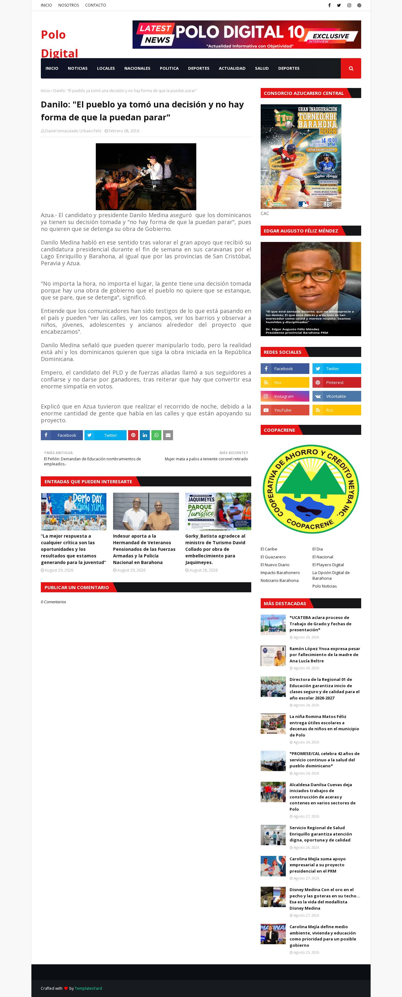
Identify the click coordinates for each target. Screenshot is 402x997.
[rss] (285, 382)
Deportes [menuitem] (289, 68)
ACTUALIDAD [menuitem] (232, 68)
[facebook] (329, 5)
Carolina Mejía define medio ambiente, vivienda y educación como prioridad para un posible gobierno (323, 936)
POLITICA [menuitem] (169, 68)
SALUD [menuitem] (262, 68)
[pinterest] (358, 5)
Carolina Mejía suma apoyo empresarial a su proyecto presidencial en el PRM (318, 865)
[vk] (336, 396)
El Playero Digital (328, 564)
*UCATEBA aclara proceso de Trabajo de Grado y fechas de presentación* (320, 624)
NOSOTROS (68, 5)
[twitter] (339, 5)
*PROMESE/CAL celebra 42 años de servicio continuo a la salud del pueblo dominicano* (325, 760)
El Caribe (269, 549)
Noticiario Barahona (280, 580)
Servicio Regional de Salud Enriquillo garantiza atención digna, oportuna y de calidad (321, 834)
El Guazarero (273, 557)
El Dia (317, 549)
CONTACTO (95, 5)
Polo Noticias (324, 586)
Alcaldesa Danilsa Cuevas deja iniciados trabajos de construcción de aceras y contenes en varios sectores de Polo (323, 797)
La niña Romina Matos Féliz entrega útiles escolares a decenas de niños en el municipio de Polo (324, 726)
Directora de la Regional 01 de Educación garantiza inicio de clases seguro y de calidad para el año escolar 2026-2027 (325, 689)
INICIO (46, 5)
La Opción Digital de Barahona (331, 575)
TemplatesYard (88, 988)
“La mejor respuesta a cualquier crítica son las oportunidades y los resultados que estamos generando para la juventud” (73, 549)
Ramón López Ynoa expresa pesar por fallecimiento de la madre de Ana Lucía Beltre (325, 655)
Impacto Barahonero (280, 572)
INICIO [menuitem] (52, 68)
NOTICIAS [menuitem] (78, 68)
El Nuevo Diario (275, 564)
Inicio (45, 90)
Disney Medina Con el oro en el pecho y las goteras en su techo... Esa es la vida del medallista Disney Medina (325, 899)
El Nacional (322, 557)
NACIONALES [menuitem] (137, 68)
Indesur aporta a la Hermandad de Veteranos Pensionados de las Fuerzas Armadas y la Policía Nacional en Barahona (144, 549)
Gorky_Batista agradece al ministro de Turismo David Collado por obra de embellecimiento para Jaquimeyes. (215, 549)
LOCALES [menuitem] (106, 68)
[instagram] (349, 5)
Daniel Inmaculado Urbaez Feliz (73, 131)
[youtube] (285, 410)
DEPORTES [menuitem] (198, 68)
